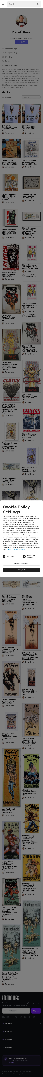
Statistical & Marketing (31, 556)
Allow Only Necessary (21, 563)
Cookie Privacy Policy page (16, 549)
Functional (10, 556)
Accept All (21, 570)
